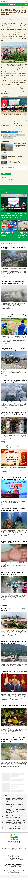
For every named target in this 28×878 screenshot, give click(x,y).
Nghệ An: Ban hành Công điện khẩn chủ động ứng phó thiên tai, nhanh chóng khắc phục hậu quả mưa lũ (14, 739)
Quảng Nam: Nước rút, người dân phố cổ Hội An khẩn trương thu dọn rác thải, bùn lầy (17, 161)
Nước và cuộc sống (12, 4)
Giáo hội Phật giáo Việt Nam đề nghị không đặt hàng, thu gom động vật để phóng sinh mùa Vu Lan (14, 413)
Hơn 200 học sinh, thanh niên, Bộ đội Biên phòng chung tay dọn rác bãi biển (16, 155)
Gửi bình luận (6, 173)
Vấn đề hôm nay (4, 473)
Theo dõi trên (3, 189)
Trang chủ (3, 7)
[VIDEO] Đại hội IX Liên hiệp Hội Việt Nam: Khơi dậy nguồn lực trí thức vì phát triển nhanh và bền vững (13, 215)
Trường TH (11, 134)
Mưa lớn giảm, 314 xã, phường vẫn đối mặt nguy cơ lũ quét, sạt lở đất (13, 642)
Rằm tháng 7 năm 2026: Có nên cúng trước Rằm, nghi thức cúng (13, 706)
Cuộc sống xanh (4, 733)
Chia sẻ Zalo (14, 131)
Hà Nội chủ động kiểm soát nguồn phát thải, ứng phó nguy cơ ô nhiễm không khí (13, 282)
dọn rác (14, 136)
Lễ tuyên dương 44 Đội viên (20, 134)
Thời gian (6, 179)
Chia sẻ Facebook (6, 131)
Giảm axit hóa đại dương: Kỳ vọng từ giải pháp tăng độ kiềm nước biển (13, 509)
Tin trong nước (3, 504)
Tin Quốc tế (3, 701)
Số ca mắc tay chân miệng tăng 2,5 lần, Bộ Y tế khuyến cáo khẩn (14, 542)
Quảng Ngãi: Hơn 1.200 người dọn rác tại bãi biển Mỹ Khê (20, 145)
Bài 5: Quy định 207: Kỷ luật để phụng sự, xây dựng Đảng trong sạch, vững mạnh (13, 447)
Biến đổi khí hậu (4, 599)
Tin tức (4, 4)
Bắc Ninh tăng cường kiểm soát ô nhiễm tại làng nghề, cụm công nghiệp (14, 381)
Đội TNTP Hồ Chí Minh (7, 136)
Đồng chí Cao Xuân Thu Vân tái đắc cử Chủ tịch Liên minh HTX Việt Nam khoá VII (13, 478)
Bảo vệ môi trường (21, 7)
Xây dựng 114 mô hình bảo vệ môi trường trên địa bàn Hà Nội (13, 315)
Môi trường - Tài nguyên (22, 4)
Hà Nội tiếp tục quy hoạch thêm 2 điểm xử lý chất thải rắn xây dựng (13, 349)
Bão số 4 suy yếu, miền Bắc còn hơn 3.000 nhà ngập (13, 609)
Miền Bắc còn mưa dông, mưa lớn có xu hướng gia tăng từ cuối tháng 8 (12, 573)
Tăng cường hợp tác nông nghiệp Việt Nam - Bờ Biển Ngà (14, 672)
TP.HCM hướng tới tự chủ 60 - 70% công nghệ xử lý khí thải (13, 248)
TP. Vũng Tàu (5, 134)
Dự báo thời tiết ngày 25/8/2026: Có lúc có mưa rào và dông (8, 233)
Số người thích (11, 179)
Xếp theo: (2, 179)
